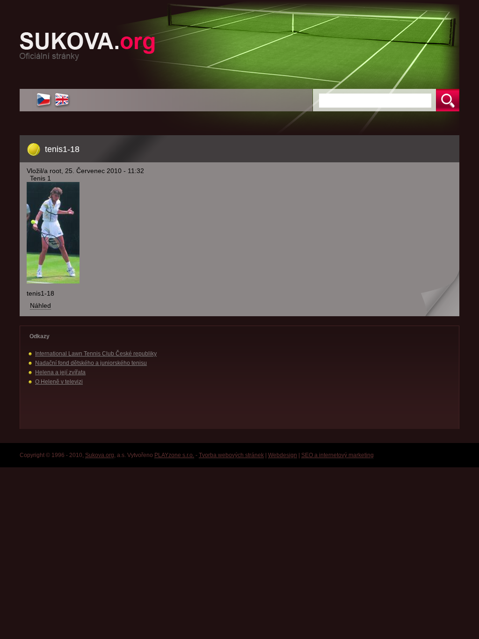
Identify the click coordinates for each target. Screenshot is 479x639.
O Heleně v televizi (59, 381)
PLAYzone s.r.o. (174, 455)
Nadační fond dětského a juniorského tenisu (91, 363)
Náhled (40, 305)
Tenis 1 (40, 178)
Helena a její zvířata (60, 372)
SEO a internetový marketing (337, 455)
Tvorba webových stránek (231, 455)
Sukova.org (99, 455)
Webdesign (282, 455)
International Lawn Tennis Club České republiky (96, 353)
